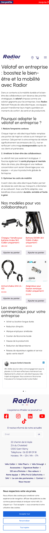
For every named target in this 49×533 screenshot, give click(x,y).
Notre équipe (12, 474)
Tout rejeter (24, 527)
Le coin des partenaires (22, 478)
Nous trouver (24, 482)
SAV (7, 478)
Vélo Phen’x (23, 464)
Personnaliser (24, 521)
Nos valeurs (33, 471)
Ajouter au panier (11, 252)
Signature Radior (31, 467)
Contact (39, 478)
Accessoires (15, 467)
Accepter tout (24, 514)
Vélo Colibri (10, 464)
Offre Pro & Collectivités (32, 474)
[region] (24, 510)
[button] (45, 57)
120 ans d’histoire (18, 471)
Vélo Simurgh (38, 464)
